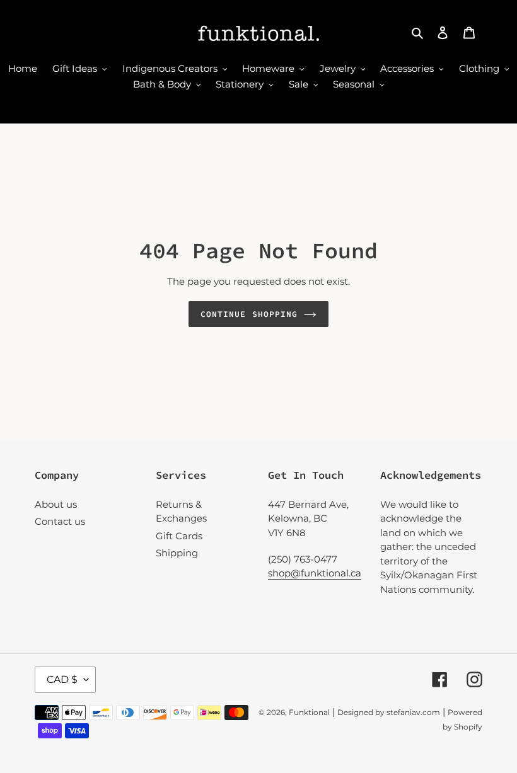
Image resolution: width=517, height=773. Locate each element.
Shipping (177, 553)
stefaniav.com (413, 712)
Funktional (309, 712)
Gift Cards (179, 536)
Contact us (60, 521)
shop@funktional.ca (314, 573)
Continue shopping (249, 314)
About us (56, 504)
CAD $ (62, 679)
